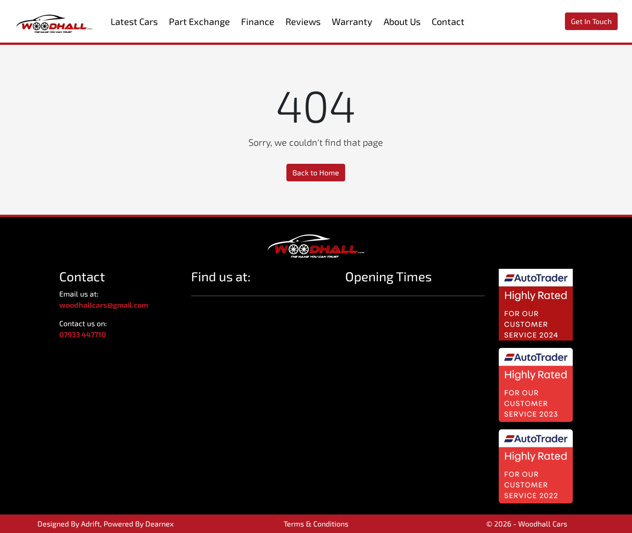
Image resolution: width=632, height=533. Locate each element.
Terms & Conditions (316, 523)
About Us (402, 21)
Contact (448, 21)
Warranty (352, 21)
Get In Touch (591, 21)
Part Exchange (199, 21)
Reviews (303, 21)
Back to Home (315, 172)
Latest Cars (134, 21)
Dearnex (159, 523)
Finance (257, 21)
